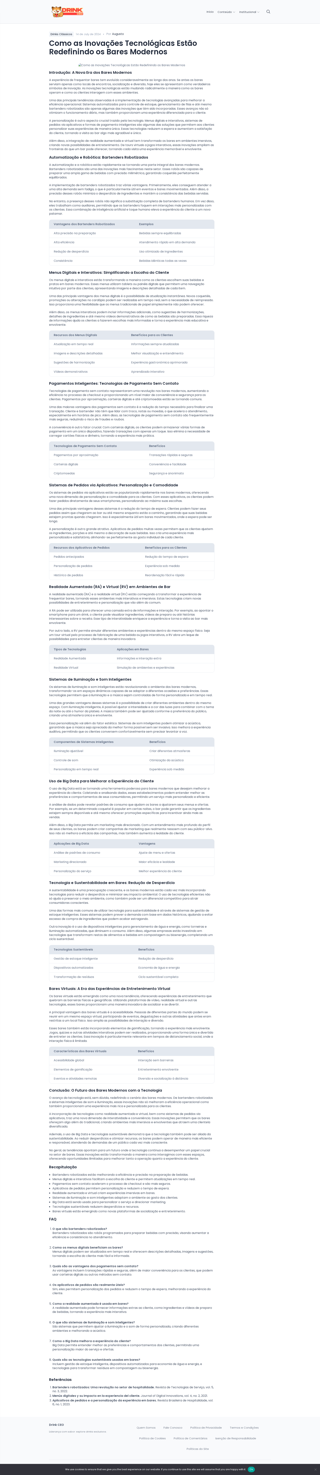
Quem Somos (146, 1428)
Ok (251, 1469)
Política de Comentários (190, 1438)
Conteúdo (225, 12)
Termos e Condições (244, 1428)
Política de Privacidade (206, 1428)
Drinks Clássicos (61, 34)
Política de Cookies (152, 1438)
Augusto (118, 34)
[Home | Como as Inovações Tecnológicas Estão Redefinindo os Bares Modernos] (75, 11)
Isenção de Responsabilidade (235, 1438)
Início (210, 12)
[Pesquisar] (268, 11)
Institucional (248, 12)
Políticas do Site (198, 1449)
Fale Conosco (173, 1428)
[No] (315, 1469)
